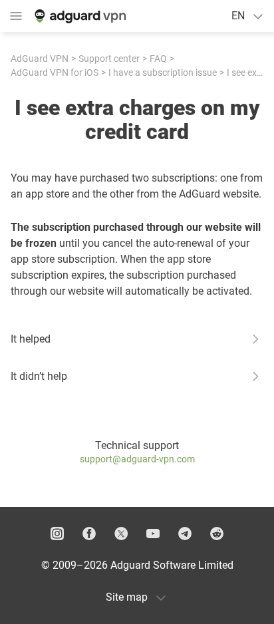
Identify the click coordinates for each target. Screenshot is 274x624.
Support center (109, 58)
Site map (127, 597)
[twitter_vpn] (121, 534)
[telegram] (185, 534)
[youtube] (153, 534)
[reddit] (217, 534)
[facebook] (89, 534)
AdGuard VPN (39, 58)
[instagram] (57, 534)
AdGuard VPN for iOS (54, 72)
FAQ (158, 58)
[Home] (79, 16)
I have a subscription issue (162, 72)
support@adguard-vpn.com (137, 459)
